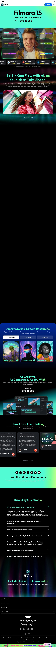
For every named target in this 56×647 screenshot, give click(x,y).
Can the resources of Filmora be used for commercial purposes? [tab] (24, 522)
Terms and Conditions (8, 637)
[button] (24, 460)
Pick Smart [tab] (28, 337)
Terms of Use (20, 637)
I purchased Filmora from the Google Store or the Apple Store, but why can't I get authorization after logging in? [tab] (25, 543)
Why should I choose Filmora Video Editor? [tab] (21, 507)
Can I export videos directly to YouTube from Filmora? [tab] (24, 536)
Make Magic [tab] (11, 337)
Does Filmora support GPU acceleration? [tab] (20, 550)
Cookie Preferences (49, 637)
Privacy (15, 637)
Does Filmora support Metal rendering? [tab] (20, 530)
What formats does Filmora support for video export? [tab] (24, 556)
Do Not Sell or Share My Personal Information (34, 637)
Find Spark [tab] (45, 337)
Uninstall (31, 639)
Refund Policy (25, 639)
